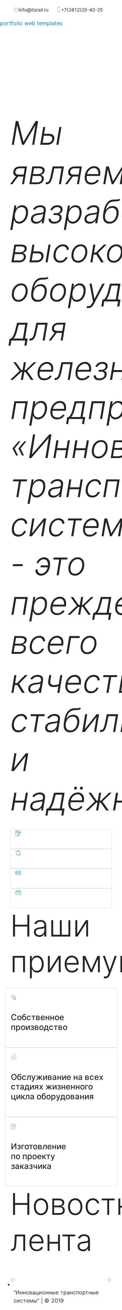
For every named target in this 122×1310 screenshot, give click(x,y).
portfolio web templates (31, 23)
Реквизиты (68, 881)
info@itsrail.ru (33, 10)
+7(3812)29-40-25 (82, 10)
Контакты (68, 901)
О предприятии (41, 842)
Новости (64, 861)
